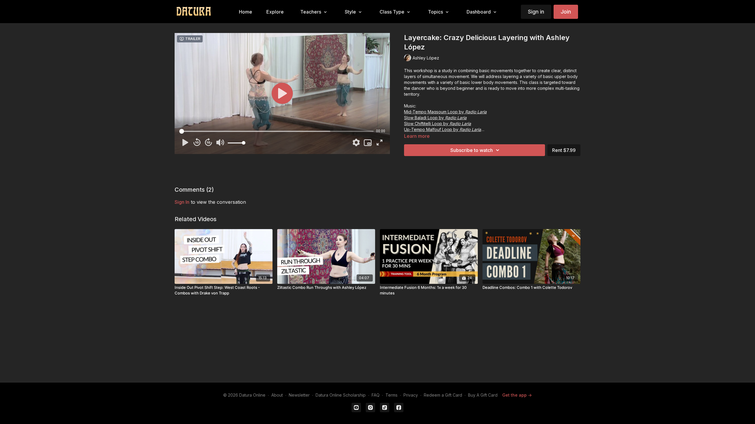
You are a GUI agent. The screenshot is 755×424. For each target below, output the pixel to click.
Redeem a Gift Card (443, 395)
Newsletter (299, 395)
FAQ (376, 395)
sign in (182, 202)
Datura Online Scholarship (341, 395)
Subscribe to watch (471, 150)
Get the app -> (517, 395)
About (277, 395)
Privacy (410, 395)
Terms (391, 395)
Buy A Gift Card (483, 395)
